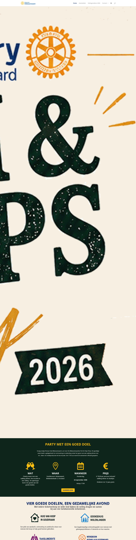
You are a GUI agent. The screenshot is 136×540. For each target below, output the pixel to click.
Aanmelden (82, 3)
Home (75, 3)
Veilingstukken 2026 (94, 3)
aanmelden (68, 490)
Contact (104, 3)
